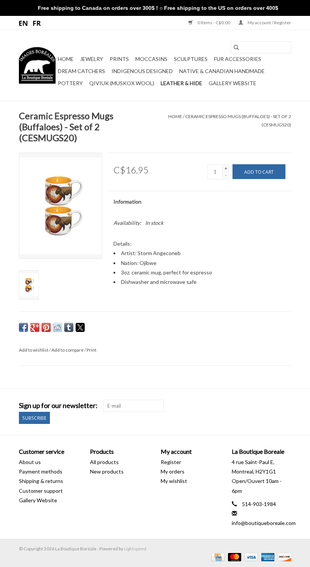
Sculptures (191, 59)
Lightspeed (135, 548)
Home (66, 59)
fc (37, 23)
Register (171, 462)
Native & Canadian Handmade (222, 71)
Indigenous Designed (142, 71)
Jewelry (91, 59)
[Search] (236, 47)
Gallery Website (232, 83)
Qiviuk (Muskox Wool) (121, 83)
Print (91, 350)
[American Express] (267, 556)
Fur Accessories (237, 59)
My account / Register (269, 22)
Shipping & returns (41, 481)
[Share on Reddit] (57, 327)
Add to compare (67, 350)
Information (127, 201)
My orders (172, 471)
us (23, 23)
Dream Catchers (81, 71)
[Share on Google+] (34, 327)
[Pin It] (46, 327)
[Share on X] (80, 327)
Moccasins (151, 59)
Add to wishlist (34, 350)
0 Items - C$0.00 (214, 22)
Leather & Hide (181, 83)
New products (107, 471)
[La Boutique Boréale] (37, 65)
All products (104, 462)
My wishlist (174, 481)
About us (30, 462)
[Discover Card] (283, 556)
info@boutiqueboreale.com (264, 523)
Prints (119, 59)
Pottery (70, 83)
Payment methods (40, 471)
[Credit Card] (217, 556)
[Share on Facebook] (23, 327)
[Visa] (250, 556)
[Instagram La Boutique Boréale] (285, 406)
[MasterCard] (233, 556)
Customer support (41, 491)
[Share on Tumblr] (68, 327)
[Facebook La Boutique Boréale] (272, 406)
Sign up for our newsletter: (58, 406)
